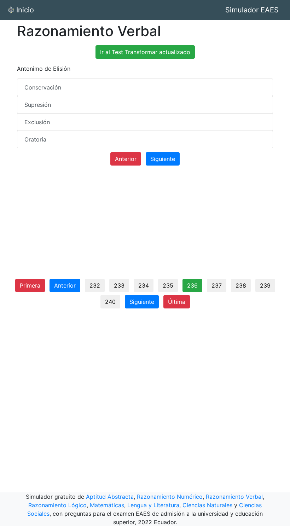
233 (119, 285)
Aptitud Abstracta (110, 496)
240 (110, 301)
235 (168, 285)
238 (241, 285)
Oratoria (35, 139)
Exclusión (37, 122)
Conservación (42, 87)
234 (143, 285)
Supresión (37, 104)
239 (265, 285)
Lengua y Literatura (153, 505)
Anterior (126, 158)
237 (216, 285)
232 (94, 285)
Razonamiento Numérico (170, 496)
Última (176, 301)
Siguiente (162, 158)
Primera (30, 285)
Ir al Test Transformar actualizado (145, 52)
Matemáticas (107, 505)
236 (192, 285)
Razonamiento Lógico (57, 505)
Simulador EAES (252, 10)
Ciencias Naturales (207, 505)
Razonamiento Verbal (234, 496)
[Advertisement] (145, 224)
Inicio (25, 10)
